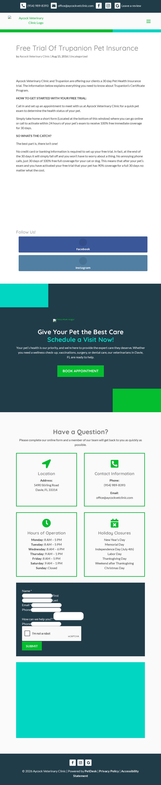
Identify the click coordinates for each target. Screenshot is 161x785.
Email (26, 605)
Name (27, 591)
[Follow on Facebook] (73, 763)
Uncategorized (79, 56)
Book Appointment (81, 371)
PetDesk (91, 771)
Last (55, 600)
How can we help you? (37, 619)
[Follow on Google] (88, 763)
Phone (26, 609)
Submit (32, 646)
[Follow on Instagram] (80, 763)
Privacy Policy (109, 771)
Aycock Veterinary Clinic (35, 56)
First (55, 595)
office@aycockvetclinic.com (114, 497)
